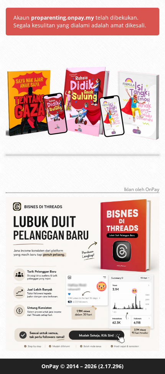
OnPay (50, 366)
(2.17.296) (111, 366)
